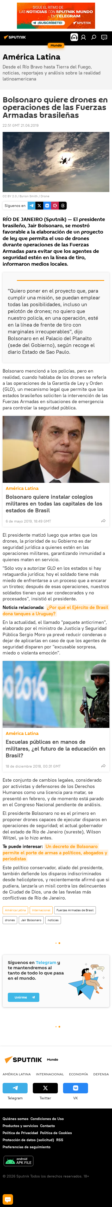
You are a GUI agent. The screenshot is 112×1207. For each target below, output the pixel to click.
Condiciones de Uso (47, 1118)
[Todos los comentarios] (8, 1199)
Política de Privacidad (20, 1132)
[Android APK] (18, 1162)
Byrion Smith (29, 196)
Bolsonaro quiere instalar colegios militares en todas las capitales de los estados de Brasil (54, 503)
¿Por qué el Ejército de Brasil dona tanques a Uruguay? (56, 610)
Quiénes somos (15, 1118)
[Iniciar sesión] (83, 37)
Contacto (47, 1125)
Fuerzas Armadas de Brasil (75, 910)
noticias (53, 920)
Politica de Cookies (56, 1132)
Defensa (101, 1074)
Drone (45, 196)
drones (10, 920)
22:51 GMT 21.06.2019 (21, 125)
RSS (59, 1140)
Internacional (41, 910)
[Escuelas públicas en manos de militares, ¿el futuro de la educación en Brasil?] (56, 694)
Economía (78, 1074)
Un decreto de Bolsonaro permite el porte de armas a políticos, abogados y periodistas (55, 852)
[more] (103, 520)
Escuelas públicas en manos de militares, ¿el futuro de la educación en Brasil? (55, 748)
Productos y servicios (20, 1125)
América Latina (22, 488)
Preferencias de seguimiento (27, 1147)
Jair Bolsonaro (31, 920)
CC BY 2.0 (10, 196)
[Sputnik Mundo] (16, 39)
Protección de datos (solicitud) (28, 1140)
